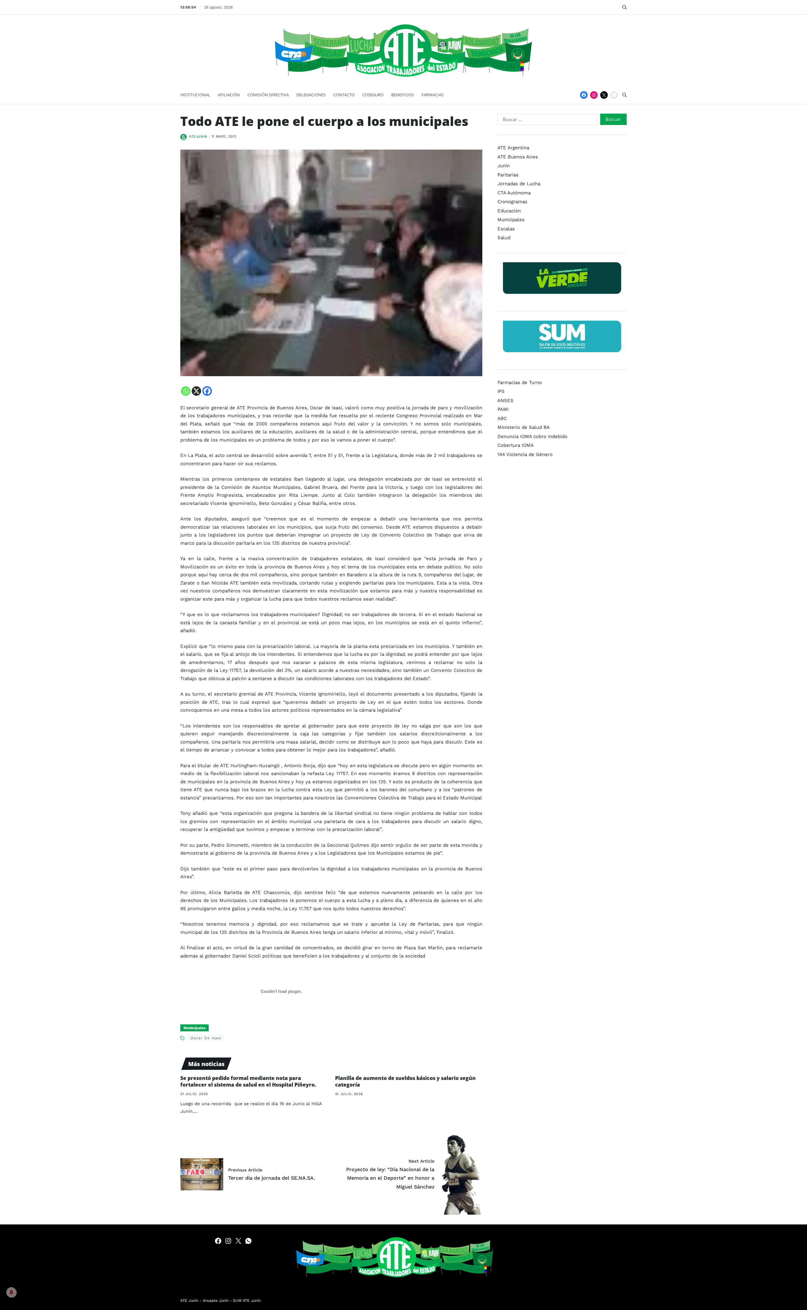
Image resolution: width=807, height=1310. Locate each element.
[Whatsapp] (185, 391)
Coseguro (373, 95)
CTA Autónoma (514, 192)
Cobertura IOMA (515, 445)
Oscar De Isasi (205, 1038)
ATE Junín (189, 1300)
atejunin (198, 136)
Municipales (194, 1028)
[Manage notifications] (11, 1292)
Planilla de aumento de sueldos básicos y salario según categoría (405, 1081)
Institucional (195, 95)
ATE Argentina (513, 148)
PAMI (502, 409)
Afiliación (229, 95)
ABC (502, 418)
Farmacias (432, 95)
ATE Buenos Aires (517, 156)
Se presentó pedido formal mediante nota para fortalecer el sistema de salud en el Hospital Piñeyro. (248, 1081)
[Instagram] (594, 95)
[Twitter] (604, 95)
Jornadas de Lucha (518, 184)
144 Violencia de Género (525, 454)
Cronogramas (512, 202)
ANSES (505, 400)
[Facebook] (584, 95)
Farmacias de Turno (519, 382)
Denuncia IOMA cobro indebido (532, 436)
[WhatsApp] (614, 95)
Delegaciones (311, 95)
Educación (509, 210)
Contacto (344, 95)
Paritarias (508, 174)
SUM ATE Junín (247, 1300)
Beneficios (402, 95)
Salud (503, 237)
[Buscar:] (546, 120)
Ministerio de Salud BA (523, 427)
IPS (501, 391)
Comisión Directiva (268, 95)
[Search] (624, 7)
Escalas (506, 228)
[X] (196, 391)
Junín (503, 166)
